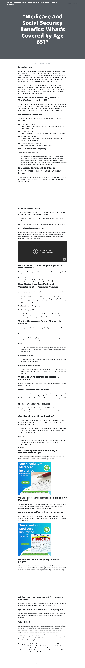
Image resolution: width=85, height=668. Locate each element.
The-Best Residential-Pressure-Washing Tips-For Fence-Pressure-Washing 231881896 (32, 3)
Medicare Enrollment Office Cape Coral (52, 420)
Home (69, 3)
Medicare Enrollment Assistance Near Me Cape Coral (35, 506)
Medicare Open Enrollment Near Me (29, 569)
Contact (75, 3)
